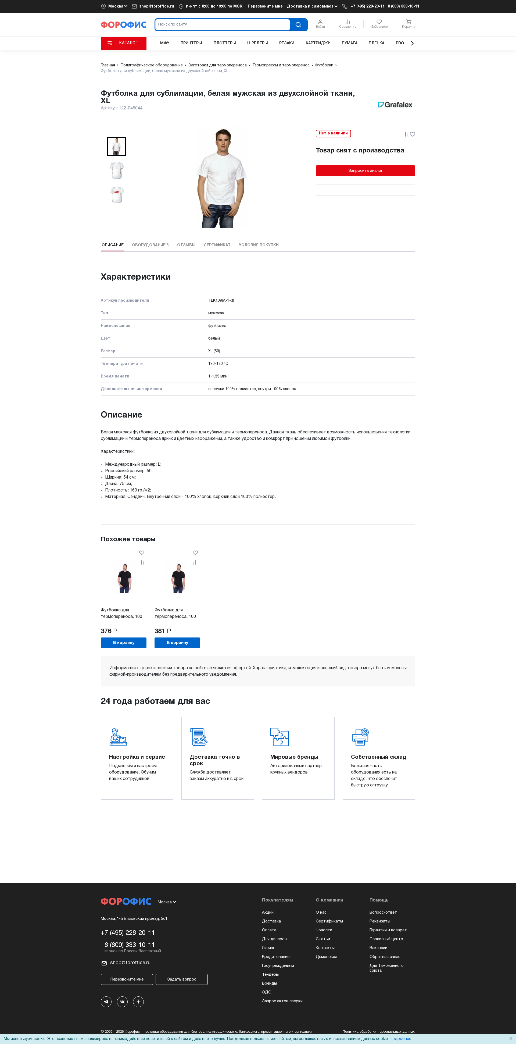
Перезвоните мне (265, 6)
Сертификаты (329, 921)
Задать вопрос (181, 979)
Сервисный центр (386, 939)
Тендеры (270, 975)
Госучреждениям (278, 966)
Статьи (323, 939)
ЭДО (266, 992)
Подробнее (400, 1039)
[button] (116, 146)
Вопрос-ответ (383, 912)
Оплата (269, 930)
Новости (324, 930)
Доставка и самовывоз (310, 6)
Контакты (325, 948)
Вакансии (378, 948)
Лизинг (268, 948)
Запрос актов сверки (282, 1001)
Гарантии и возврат (388, 930)
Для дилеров (274, 939)
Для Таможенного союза (387, 968)
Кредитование (275, 957)
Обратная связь (385, 957)
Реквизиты (380, 921)
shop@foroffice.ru (156, 6)
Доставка (271, 921)
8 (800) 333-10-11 (403, 6)
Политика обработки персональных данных (379, 1032)
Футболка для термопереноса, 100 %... (121, 616)
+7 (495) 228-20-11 (368, 6)
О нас (321, 912)
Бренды (269, 983)
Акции (268, 912)
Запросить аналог (365, 171)
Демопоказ (326, 957)
